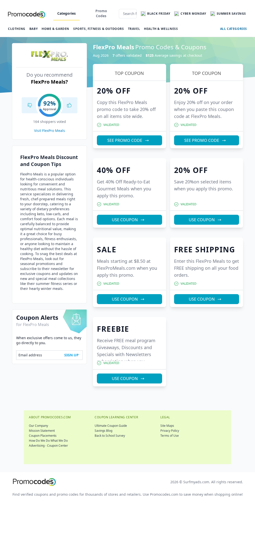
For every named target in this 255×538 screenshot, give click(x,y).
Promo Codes (101, 13)
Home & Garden (55, 29)
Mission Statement (42, 431)
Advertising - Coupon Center (48, 445)
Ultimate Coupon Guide (111, 426)
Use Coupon (125, 219)
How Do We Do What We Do (48, 440)
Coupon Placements (43, 435)
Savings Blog (103, 431)
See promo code (124, 140)
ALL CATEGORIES (233, 29)
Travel (134, 29)
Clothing (16, 29)
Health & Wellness (161, 29)
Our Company (38, 426)
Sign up (71, 355)
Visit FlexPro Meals (49, 130)
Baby (33, 29)
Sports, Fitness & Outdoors (98, 29)
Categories (66, 13)
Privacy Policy (169, 431)
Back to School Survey (110, 435)
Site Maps (167, 426)
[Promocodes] (26, 13)
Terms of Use (169, 435)
